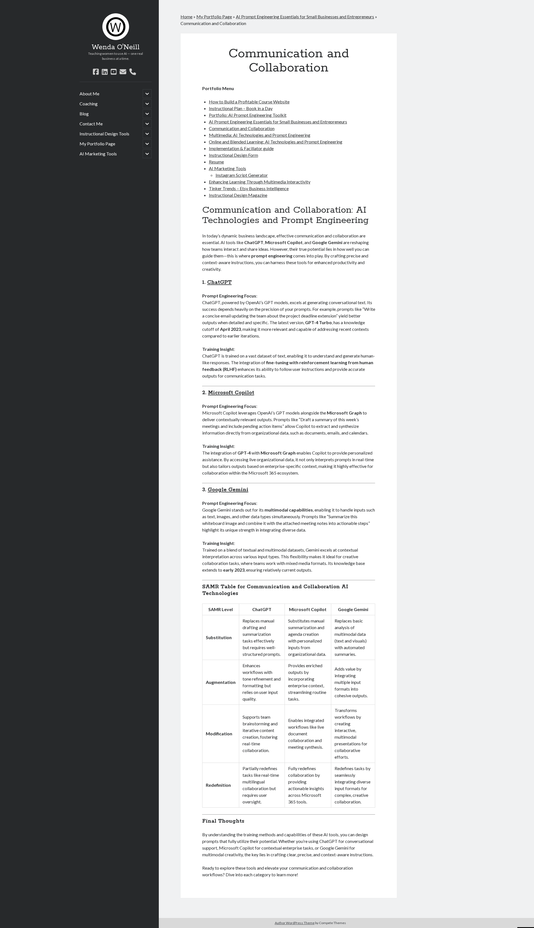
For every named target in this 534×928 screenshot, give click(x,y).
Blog (84, 113)
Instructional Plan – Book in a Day (241, 108)
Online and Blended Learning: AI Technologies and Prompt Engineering (275, 141)
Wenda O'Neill (116, 47)
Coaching (89, 103)
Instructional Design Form (233, 155)
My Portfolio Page (97, 143)
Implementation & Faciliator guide (241, 148)
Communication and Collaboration (242, 128)
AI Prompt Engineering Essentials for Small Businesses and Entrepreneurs (305, 16)
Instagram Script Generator (242, 175)
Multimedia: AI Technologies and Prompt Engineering (259, 135)
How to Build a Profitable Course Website (249, 101)
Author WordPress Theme (295, 923)
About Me (89, 93)
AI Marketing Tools (98, 153)
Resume (216, 161)
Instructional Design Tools (104, 133)
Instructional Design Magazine (238, 195)
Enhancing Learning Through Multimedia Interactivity (259, 181)
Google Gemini (228, 490)
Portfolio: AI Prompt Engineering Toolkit (247, 115)
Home (186, 16)
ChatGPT (219, 282)
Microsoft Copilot (231, 392)
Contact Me (91, 123)
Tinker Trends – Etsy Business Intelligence (249, 188)
